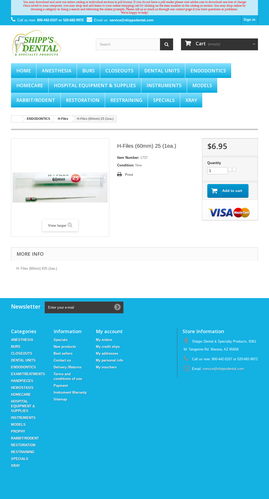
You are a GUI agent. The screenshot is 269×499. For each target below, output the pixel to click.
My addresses (107, 353)
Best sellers (63, 353)
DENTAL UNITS (162, 70)
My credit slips (108, 347)
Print (129, 175)
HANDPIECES (22, 381)
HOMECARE (29, 85)
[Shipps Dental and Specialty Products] (49, 43)
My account (109, 331)
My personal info (109, 360)
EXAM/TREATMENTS (28, 374)
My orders (104, 340)
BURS (88, 70)
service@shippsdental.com (132, 20)
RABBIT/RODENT (35, 100)
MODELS (202, 85)
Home (23, 70)
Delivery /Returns (67, 367)
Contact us (62, 360)
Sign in (249, 20)
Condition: (125, 165)
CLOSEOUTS (119, 70)
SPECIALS (164, 100)
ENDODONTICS (208, 70)
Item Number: (128, 158)
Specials (61, 340)
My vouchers (106, 367)
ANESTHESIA (56, 70)
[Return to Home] (17, 119)
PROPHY (18, 431)
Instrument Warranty (70, 392)
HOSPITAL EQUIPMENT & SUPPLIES (95, 85)
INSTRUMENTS (164, 85)
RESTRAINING (126, 100)
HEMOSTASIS (22, 388)
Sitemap (60, 399)
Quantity (214, 163)
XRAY (191, 100)
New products (65, 347)
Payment (61, 386)
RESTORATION (83, 100)
